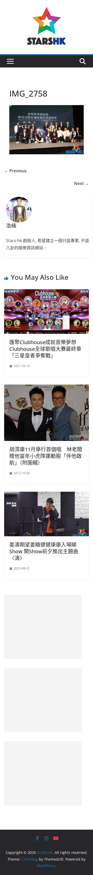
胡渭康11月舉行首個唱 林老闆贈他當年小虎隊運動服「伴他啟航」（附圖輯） (45, 456)
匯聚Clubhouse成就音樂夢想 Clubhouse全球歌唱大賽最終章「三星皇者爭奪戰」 (45, 349)
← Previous (15, 171)
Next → (81, 183)
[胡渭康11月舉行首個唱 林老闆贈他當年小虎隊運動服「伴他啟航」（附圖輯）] (46, 388)
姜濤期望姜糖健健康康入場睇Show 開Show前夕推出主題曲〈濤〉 (43, 551)
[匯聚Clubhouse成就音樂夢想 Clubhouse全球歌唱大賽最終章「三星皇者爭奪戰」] (46, 293)
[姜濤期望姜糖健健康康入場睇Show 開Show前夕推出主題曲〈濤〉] (46, 495)
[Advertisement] (43, 627)
